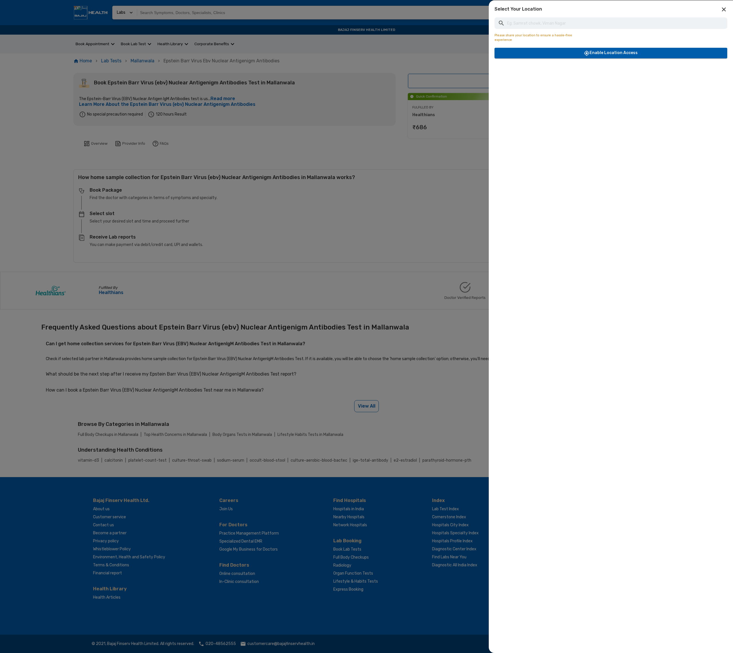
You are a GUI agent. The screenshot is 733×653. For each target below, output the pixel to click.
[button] (723, 9)
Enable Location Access (614, 52)
